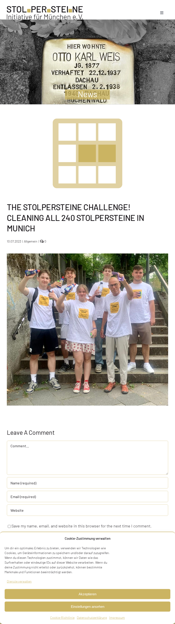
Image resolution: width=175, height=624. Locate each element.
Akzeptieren (87, 594)
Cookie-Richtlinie (62, 617)
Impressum (117, 617)
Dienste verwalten (19, 581)
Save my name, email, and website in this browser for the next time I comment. (81, 525)
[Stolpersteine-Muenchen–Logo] (45, 8)
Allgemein (30, 241)
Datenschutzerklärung (92, 617)
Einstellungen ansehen (87, 607)
